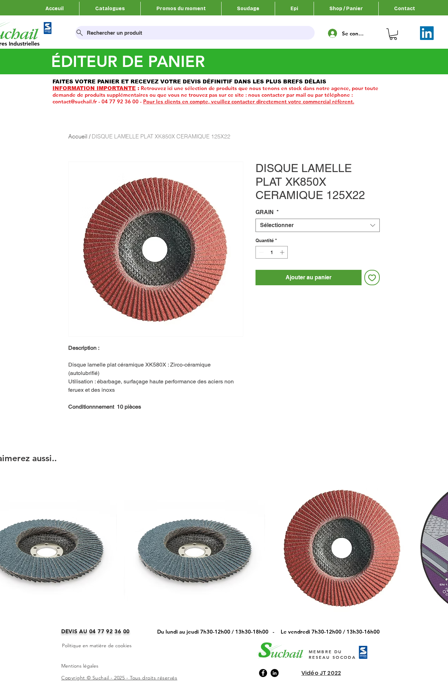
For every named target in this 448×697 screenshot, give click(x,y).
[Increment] (283, 252)
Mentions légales (79, 666)
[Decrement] (261, 252)
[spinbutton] (272, 252)
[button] (393, 34)
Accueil (78, 136)
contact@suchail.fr (74, 101)
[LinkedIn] (427, 33)
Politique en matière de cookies (97, 645)
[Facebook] (263, 673)
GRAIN (267, 212)
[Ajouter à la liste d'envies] (372, 277)
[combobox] (317, 225)
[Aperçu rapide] (194, 548)
